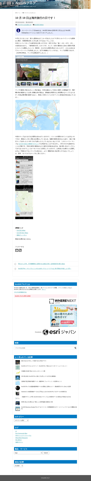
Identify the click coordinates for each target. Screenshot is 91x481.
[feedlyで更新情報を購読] (16, 250)
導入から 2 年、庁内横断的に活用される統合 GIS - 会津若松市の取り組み (41, 264)
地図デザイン (19, 442)
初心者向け (18, 440)
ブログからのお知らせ (24, 25)
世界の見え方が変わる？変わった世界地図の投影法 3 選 (37, 402)
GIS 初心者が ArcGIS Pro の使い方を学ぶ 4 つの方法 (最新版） (39, 376)
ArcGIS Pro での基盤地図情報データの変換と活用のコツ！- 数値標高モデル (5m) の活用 (46, 386)
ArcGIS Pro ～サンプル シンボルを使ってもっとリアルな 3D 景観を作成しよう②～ (44, 268)
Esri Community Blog (21, 433)
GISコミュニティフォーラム (23, 435)
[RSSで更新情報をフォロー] (20, 250)
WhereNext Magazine (21, 437)
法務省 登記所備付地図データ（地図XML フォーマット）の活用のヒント (41, 381)
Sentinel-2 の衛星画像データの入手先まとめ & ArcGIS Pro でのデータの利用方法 (44, 391)
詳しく (44, 289)
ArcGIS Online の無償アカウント (28, 144)
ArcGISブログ (25, 3)
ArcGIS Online (39, 25)
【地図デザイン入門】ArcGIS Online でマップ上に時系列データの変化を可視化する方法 (46, 396)
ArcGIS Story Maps (22, 233)
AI (16, 431)
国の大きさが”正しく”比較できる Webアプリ (33, 361)
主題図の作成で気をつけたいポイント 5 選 (33, 371)
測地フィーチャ (22, 235)
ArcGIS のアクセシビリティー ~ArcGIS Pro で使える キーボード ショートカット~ (44, 366)
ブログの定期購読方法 (20, 292)
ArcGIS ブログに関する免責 (22, 296)
